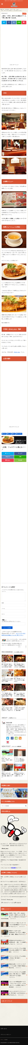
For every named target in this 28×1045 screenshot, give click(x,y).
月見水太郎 (9, 722)
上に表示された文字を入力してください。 (12, 621)
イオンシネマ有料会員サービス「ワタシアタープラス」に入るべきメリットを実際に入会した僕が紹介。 (17, 984)
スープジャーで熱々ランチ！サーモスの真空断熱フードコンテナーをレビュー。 (17, 924)
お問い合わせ (4, 1028)
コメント (4, 591)
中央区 (4, 433)
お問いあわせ (17, 902)
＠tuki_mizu (13, 329)
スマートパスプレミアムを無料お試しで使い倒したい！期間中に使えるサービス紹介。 (17, 974)
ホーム (2, 1039)
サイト (3, 614)
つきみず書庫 (9, 1042)
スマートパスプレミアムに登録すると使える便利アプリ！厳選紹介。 (17, 950)
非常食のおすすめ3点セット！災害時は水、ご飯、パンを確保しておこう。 (17, 942)
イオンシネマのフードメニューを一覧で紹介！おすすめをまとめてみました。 (17, 993)
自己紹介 (6, 1039)
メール (3, 608)
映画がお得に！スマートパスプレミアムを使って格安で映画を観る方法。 (17, 966)
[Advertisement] (14, 44)
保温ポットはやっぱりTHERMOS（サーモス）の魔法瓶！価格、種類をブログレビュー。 (13, 933)
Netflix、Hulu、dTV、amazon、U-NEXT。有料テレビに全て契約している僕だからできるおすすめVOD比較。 (13, 916)
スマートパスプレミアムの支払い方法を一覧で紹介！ (17, 958)
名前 (3, 602)
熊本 (14, 433)
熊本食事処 (19, 433)
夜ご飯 (9, 433)
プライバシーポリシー (6, 1034)
